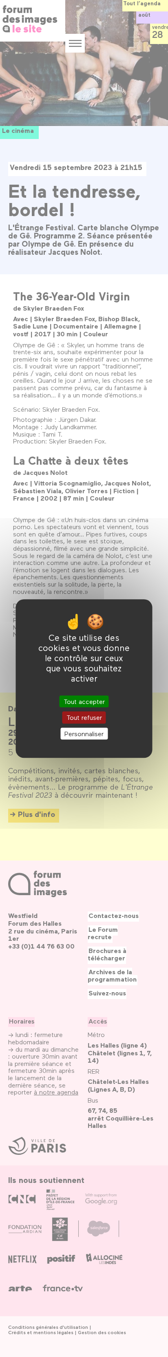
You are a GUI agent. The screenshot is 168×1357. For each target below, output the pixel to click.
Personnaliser (84, 733)
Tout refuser (84, 718)
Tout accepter (84, 702)
